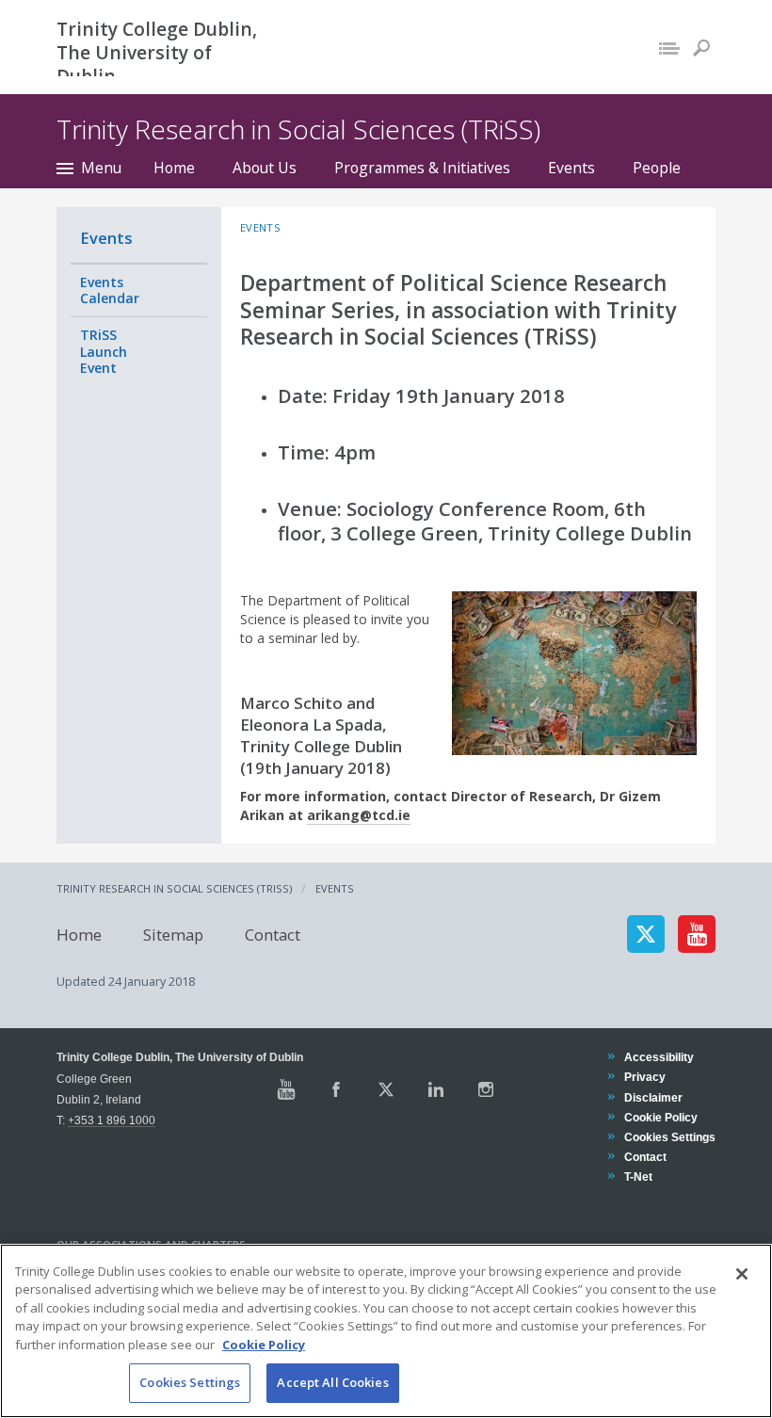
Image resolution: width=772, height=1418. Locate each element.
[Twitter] (646, 934)
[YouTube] (697, 934)
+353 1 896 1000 (111, 1120)
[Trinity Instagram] (485, 1089)
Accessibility (658, 1057)
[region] (386, 1331)
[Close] (742, 1274)
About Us (265, 167)
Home (174, 167)
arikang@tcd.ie (358, 815)
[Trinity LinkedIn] (435, 1089)
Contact (272, 933)
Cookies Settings (189, 1382)
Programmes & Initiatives (422, 167)
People (657, 167)
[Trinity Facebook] (336, 1089)
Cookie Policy (660, 1117)
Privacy (644, 1077)
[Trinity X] (386, 1089)
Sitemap (173, 933)
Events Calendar (109, 290)
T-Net (637, 1176)
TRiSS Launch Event (103, 351)
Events (571, 167)
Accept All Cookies (332, 1382)
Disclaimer (653, 1097)
